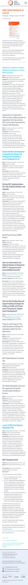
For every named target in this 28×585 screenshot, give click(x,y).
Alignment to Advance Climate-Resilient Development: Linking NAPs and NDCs (13, 70)
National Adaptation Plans (9, 544)
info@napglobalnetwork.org (11, 531)
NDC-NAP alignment (11, 540)
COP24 (8, 543)
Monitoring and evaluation (17, 543)
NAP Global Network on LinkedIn (11, 571)
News (6, 538)
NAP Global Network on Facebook (12, 569)
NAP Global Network (14, 2)
